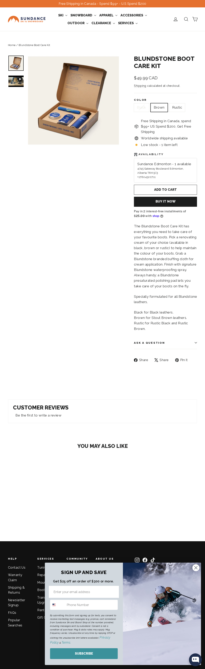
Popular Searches (15, 622)
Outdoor (76, 23)
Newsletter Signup (16, 602)
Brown (159, 107)
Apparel (106, 15)
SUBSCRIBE (84, 653)
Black (141, 107)
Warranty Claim (15, 577)
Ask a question (149, 342)
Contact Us (16, 567)
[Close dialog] (195, 567)
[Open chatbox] (195, 659)
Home (12, 45)
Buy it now (166, 201)
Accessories (132, 15)
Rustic (177, 107)
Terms (65, 642)
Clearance (101, 23)
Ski (61, 15)
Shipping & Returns (16, 590)
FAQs (12, 613)
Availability (151, 154)
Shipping (140, 85)
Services (126, 23)
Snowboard (81, 15)
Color (140, 99)
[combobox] (57, 605)
